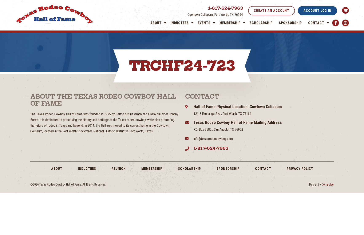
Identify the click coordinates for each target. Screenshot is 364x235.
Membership (230, 23)
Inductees (180, 23)
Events (204, 23)
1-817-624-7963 (225, 8)
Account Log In (317, 11)
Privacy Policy (300, 169)
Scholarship (261, 23)
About (156, 23)
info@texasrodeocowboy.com (213, 139)
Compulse (327, 184)
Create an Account (271, 11)
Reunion (119, 169)
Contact (316, 23)
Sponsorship (290, 23)
